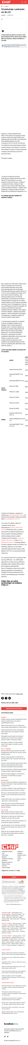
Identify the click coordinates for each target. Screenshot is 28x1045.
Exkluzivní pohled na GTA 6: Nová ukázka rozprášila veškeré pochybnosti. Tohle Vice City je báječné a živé (13, 977)
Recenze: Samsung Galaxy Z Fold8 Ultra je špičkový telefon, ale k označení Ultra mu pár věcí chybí (13, 758)
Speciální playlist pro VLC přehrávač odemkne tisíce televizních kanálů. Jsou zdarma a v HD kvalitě (13, 827)
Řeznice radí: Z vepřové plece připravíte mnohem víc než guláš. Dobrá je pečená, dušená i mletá (13, 1003)
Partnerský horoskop (16, 914)
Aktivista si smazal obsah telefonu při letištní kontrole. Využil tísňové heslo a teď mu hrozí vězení (13, 794)
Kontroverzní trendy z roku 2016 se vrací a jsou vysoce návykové (13, 1008)
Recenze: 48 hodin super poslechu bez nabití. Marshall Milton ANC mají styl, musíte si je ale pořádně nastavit (13, 752)
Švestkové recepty (6, 931)
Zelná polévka (22, 928)
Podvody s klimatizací (12, 945)
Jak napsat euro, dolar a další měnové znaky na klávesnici (13, 958)
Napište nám (19, 694)
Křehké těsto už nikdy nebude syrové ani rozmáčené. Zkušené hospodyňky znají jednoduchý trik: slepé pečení (14, 993)
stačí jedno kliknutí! (15, 46)
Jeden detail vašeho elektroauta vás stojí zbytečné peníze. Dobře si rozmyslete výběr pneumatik (14, 972)
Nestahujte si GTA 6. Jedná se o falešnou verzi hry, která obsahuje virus (14, 962)
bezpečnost (5, 780)
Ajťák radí (15, 917)
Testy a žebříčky (6, 749)
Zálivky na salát (5, 928)
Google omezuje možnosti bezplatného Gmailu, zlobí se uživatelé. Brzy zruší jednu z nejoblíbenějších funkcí (14, 721)
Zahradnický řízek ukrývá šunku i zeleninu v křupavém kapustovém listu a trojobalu (12, 998)
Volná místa (5, 855)
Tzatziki (4, 929)
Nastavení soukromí (7, 862)
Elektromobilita (14, 943)
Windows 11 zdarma (15, 940)
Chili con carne (10, 926)
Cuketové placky (14, 928)
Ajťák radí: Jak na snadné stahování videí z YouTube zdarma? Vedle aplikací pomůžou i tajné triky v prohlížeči (12, 833)
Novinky (7, 6)
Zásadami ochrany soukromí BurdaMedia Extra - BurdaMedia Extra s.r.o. (13, 891)
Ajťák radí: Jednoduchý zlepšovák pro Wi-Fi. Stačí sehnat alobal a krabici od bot (13, 967)
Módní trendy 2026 (14, 918)
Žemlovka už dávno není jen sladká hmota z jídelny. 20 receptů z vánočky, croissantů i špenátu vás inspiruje (14, 987)
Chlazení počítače (17, 935)
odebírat (14, 877)
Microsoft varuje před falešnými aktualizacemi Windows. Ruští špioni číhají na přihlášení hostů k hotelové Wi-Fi (14, 783)
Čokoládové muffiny (13, 925)
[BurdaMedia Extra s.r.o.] (10, 846)
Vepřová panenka (17, 923)
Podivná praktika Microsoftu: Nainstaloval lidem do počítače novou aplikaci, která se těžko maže (12, 731)
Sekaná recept (10, 929)
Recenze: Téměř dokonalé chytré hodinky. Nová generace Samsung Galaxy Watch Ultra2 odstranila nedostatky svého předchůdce (14, 764)
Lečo (21, 929)
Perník (17, 929)
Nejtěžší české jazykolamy (12, 915)
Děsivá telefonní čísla (17, 912)
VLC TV (3, 945)
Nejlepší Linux (21, 945)
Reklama (4, 857)
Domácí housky (15, 931)
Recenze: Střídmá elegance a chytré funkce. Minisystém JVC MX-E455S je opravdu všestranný (13, 775)
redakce (3, 15)
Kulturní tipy (9, 917)
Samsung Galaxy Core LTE (12, 519)
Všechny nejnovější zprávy (14, 708)
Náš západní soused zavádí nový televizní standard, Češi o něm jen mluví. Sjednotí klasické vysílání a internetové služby (12, 737)
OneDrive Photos (13, 939)
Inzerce (19, 858)
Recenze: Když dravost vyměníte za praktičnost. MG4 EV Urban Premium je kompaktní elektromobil (14, 953)
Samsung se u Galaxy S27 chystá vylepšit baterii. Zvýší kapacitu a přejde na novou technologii (12, 744)
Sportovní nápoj (19, 926)
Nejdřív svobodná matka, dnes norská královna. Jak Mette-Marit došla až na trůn (13, 1012)
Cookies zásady (6, 867)
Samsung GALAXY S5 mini (16, 515)
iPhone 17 (22, 943)
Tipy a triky (4, 810)
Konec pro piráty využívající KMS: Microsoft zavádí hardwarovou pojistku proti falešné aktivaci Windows (12, 805)
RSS (18, 860)
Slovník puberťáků (6, 914)
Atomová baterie (10, 942)
